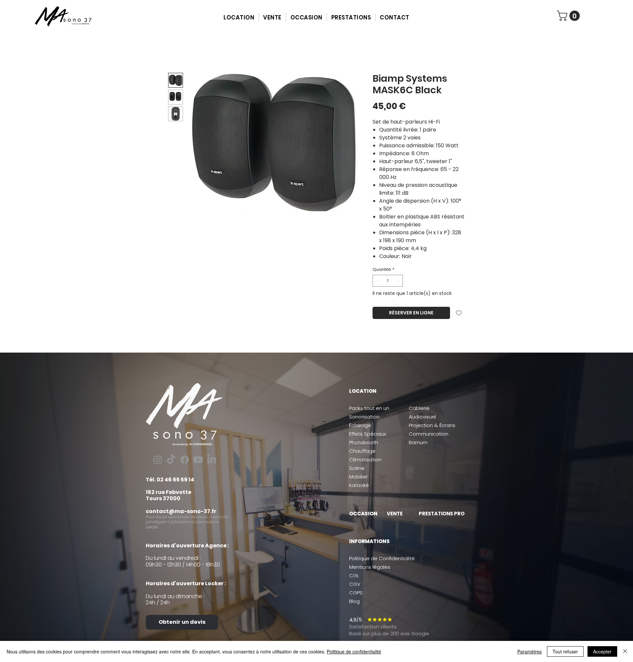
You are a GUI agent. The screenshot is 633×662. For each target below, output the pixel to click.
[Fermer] (625, 651)
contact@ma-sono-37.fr (181, 511)
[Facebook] (184, 459)
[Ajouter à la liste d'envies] (459, 313)
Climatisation (365, 459)
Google (419, 633)
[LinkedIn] (211, 459)
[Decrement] (377, 280)
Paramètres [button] (529, 651)
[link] (569, 16)
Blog (354, 601)
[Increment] (398, 280)
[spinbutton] (387, 280)
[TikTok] (171, 459)
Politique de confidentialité (354, 651)
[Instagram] (157, 459)
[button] (239, 17)
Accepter (602, 651)
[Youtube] (198, 459)
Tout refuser (565, 651)
